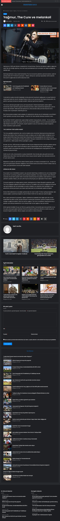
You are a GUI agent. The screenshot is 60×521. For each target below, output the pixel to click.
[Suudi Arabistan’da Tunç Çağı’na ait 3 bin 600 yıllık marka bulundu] (7, 388)
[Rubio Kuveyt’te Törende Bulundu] (7, 460)
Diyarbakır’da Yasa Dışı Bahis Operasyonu (24, 412)
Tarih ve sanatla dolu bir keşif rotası (48, 277)
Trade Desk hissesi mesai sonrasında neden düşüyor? (17, 356)
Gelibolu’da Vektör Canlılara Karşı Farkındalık (25, 439)
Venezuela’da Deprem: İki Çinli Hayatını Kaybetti (25, 406)
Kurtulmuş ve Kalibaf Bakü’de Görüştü (23, 475)
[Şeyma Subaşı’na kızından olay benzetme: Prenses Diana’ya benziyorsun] (48, 288)
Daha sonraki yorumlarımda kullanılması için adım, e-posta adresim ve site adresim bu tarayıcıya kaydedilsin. (30, 339)
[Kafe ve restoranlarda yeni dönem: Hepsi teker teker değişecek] (7, 421)
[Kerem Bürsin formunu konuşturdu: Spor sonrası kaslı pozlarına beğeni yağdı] (35, 88)
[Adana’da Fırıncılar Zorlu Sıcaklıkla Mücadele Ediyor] (7, 454)
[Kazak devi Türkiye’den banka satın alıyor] (7, 447)
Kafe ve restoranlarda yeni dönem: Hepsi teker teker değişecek (29, 419)
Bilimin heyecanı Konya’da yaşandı (22, 360)
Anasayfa (6, 10)
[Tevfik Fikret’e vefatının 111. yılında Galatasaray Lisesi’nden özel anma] (11, 288)
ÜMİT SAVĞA (9, 21)
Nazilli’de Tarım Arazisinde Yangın (22, 426)
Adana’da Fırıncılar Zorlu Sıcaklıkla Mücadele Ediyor (26, 452)
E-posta (5, 334)
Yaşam (11, 10)
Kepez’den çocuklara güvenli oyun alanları (24, 399)
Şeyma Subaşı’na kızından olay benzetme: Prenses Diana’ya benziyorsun (47, 296)
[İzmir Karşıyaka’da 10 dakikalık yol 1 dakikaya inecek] (7, 88)
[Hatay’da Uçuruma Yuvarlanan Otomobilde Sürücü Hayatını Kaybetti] (7, 467)
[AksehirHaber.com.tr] (30, 5)
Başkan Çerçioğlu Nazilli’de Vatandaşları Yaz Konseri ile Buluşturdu (29, 296)
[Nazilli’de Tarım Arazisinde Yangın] (7, 428)
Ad (4, 328)
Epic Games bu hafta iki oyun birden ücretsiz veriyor (26, 380)
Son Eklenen (30, 351)
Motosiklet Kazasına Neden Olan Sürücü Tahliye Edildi (27, 432)
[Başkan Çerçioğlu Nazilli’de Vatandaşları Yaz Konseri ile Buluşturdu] (30, 288)
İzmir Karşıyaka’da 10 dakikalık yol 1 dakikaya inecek (26, 373)
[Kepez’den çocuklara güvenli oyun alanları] (7, 401)
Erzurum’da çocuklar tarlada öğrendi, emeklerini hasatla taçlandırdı (29, 278)
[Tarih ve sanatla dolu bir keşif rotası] (48, 271)
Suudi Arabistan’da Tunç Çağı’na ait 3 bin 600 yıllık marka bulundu (30, 386)
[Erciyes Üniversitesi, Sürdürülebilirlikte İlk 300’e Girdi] (7, 369)
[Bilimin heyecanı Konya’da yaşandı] (7, 362)
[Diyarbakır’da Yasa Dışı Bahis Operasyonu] (7, 415)
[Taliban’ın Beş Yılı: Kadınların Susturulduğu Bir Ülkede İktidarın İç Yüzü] (7, 395)
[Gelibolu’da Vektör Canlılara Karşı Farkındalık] (7, 441)
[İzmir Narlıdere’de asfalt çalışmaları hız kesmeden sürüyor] (11, 271)
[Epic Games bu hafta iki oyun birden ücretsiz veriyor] (7, 382)
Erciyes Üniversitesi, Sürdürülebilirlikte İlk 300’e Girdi (24, 1)
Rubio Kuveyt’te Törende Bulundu (21, 458)
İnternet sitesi (34, 334)
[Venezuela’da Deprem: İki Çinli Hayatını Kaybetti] (7, 408)
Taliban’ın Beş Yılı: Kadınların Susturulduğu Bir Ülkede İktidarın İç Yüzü (31, 393)
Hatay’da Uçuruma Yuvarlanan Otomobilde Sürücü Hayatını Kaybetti (31, 465)
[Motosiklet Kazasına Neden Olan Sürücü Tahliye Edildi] (7, 434)
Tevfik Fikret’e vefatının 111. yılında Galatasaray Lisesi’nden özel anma (10, 296)
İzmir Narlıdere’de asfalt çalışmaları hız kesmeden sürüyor (10, 278)
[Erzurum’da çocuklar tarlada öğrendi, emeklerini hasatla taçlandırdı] (30, 271)
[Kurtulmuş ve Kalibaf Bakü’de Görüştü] (7, 477)
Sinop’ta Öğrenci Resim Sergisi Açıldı (13, 471)
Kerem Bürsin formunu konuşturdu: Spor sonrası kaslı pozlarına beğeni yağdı (48, 88)
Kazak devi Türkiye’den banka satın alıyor (24, 445)
